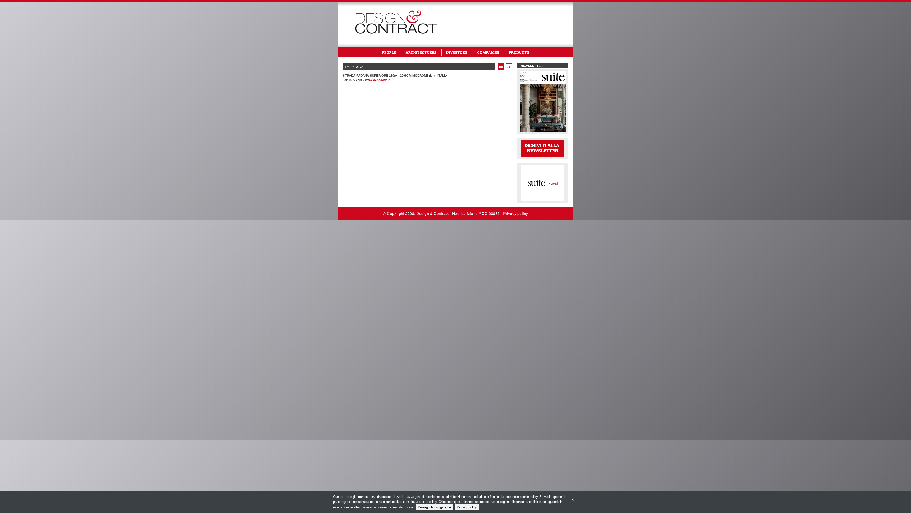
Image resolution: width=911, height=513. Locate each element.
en (501, 67)
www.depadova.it (377, 80)
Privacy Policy (467, 507)
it (508, 67)
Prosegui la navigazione (434, 507)
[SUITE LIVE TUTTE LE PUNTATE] (542, 182)
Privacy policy (515, 213)
